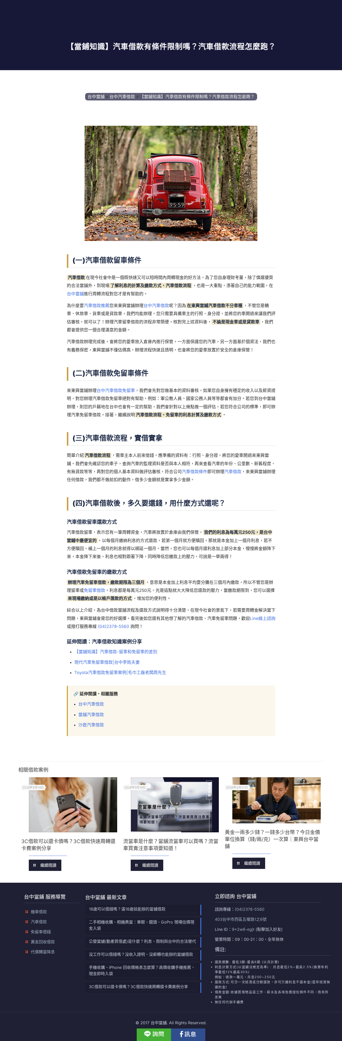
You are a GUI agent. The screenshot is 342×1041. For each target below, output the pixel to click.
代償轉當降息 (43, 951)
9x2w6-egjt (243, 929)
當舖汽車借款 (91, 714)
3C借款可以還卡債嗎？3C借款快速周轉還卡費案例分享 (138, 986)
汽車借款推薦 (96, 305)
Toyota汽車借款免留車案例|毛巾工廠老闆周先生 (120, 672)
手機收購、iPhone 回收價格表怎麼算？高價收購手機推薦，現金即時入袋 (142, 970)
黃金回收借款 (43, 941)
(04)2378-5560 (113, 626)
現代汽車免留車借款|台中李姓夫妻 (107, 662)
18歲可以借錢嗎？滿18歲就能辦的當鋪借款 (127, 909)
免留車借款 (94, 590)
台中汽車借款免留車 (116, 390)
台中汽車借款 (156, 305)
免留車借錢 (41, 931)
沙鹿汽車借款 (91, 724)
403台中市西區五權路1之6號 (241, 919)
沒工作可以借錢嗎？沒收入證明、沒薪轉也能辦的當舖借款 (141, 954)
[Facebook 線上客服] (188, 1034)
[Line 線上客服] (154, 1034)
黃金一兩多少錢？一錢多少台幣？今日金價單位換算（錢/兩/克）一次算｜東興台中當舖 (272, 839)
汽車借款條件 (194, 471)
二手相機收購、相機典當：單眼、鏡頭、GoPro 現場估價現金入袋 (141, 925)
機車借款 (39, 911)
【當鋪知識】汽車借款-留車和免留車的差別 (115, 651)
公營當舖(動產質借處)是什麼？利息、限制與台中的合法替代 (142, 941)
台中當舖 (75, 293)
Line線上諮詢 (262, 618)
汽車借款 (232, 471)
